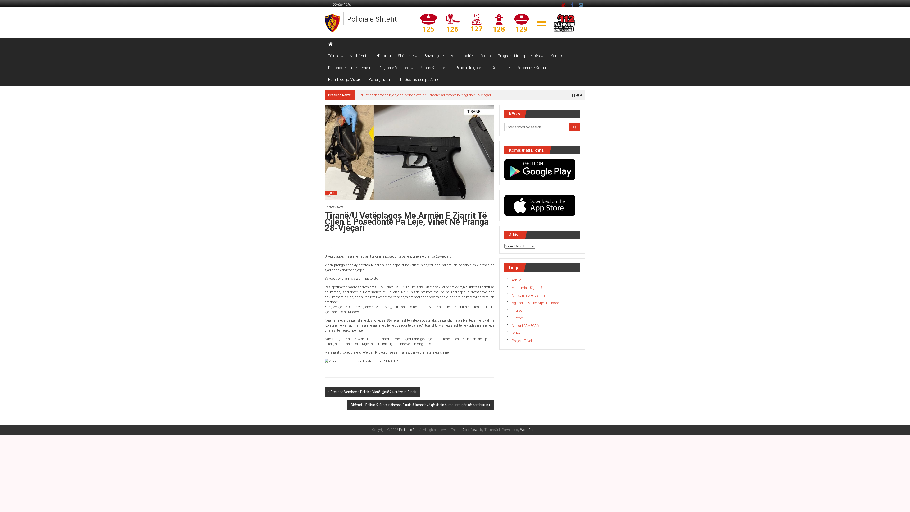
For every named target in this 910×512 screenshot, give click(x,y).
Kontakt (557, 56)
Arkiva (516, 280)
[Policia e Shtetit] (331, 44)
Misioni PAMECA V (525, 326)
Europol (518, 318)
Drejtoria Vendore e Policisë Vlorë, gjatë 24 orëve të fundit (373, 392)
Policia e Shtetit (372, 19)
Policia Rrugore (468, 67)
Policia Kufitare (432, 67)
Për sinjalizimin (380, 79)
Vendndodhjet (462, 56)
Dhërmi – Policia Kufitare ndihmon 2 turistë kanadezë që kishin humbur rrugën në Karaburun (419, 405)
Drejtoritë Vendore (394, 67)
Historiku (384, 56)
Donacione (501, 67)
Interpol (517, 310)
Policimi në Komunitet (535, 67)
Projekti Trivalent (524, 341)
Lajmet (331, 193)
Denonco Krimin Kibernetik (350, 67)
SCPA (516, 333)
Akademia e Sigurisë (527, 288)
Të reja (333, 56)
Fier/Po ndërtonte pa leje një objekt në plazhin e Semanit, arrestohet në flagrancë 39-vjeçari (424, 95)
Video (486, 56)
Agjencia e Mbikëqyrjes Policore (535, 303)
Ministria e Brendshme (528, 295)
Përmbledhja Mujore (344, 79)
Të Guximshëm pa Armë (419, 79)
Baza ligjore (434, 56)
